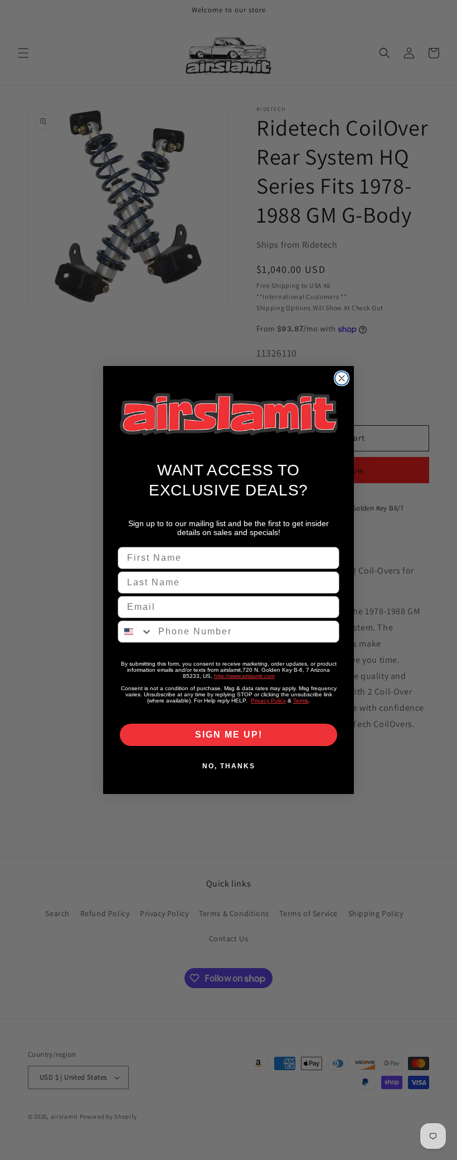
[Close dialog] (341, 378)
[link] (228, 414)
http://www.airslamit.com (244, 676)
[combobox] (135, 631)
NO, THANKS (228, 766)
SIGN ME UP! (228, 734)
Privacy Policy (268, 700)
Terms (300, 700)
